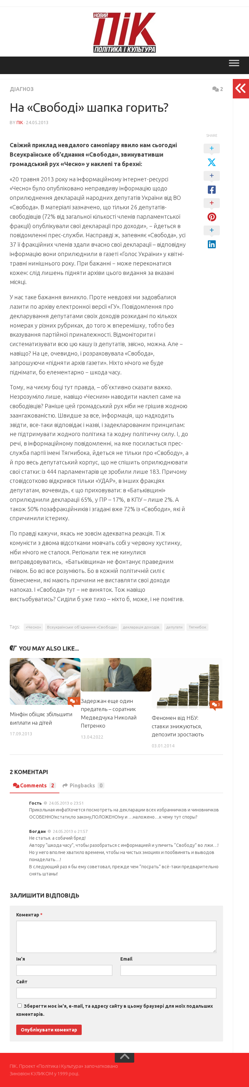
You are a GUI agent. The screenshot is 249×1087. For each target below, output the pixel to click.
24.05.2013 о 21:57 (70, 831)
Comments (37, 785)
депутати (174, 627)
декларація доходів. (141, 627)
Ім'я (20, 959)
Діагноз (22, 89)
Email (126, 959)
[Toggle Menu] (234, 63)
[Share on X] (212, 156)
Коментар (29, 914)
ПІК (20, 122)
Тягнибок (197, 627)
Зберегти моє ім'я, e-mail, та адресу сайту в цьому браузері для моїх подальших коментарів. (114, 1010)
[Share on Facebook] (212, 183)
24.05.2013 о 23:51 (66, 803)
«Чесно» (33, 627)
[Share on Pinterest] (212, 210)
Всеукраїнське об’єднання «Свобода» (82, 627)
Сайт (22, 981)
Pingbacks (86, 785)
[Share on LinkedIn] (212, 238)
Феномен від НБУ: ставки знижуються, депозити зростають (178, 726)
